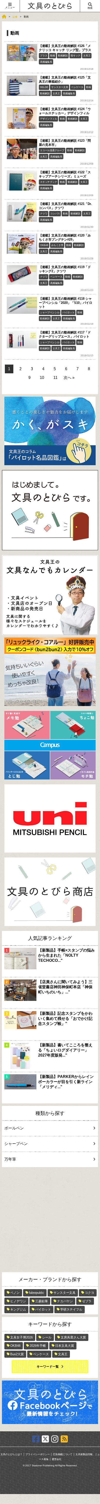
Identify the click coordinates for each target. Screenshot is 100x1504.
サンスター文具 (59, 87)
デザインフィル (48, 118)
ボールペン (14, 1128)
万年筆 (10, 1159)
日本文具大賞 (64, 1345)
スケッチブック (48, 182)
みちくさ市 (57, 245)
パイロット (68, 312)
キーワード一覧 (48, 1366)
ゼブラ (87, 1301)
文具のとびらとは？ (11, 1454)
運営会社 (56, 1459)
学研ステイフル (71, 1309)
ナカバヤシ (65, 1301)
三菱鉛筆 (41, 1301)
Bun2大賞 (17, 1354)
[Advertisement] (50, 1220)
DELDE (44, 87)
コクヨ (89, 1292)
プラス (43, 55)
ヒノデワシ (18, 1301)
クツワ (43, 213)
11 (55, 378)
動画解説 (63, 55)
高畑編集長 (46, 62)
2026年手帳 (38, 1345)
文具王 (87, 55)
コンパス (55, 213)
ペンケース (77, 87)
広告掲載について (62, 1454)
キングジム (18, 1309)
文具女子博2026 (21, 1337)
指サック (75, 55)
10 (42, 378)
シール (46, 1337)
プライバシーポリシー (37, 1454)
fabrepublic (36, 1292)
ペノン (15, 1292)
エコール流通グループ (52, 150)
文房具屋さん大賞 (73, 1337)
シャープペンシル (49, 312)
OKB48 (44, 245)
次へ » (69, 378)
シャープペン (16, 1144)
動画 (52, 55)
